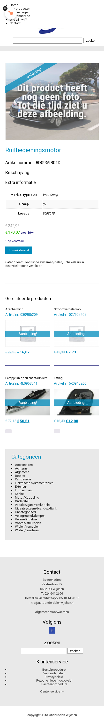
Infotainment (24, 490)
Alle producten (20, 8)
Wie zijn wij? (18, 19)
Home (14, 5)
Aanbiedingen (19, 12)
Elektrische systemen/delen (43, 262)
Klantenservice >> (52, 691)
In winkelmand (19, 250)
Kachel (19, 494)
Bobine (20, 475)
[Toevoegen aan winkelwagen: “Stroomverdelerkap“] (96, 360)
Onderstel (22, 501)
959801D (49, 213)
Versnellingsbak (26, 519)
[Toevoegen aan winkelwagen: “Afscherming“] (47, 360)
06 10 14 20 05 (69, 598)
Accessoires (24, 465)
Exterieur (21, 486)
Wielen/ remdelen (27, 526)
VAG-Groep (50, 195)
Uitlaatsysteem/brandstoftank (36, 508)
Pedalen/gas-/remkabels (32, 505)
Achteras (21, 468)
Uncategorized (25, 512)
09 (44, 204)
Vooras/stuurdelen (28, 523)
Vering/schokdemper (30, 515)
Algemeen (22, 472)
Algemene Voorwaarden (52, 612)
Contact (15, 23)
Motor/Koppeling (27, 497)
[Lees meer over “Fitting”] (57, 431)
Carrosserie (23, 479)
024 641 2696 (54, 593)
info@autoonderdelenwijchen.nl (52, 603)
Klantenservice (20, 16)
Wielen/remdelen (27, 530)
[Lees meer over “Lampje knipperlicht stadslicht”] (8, 431)
